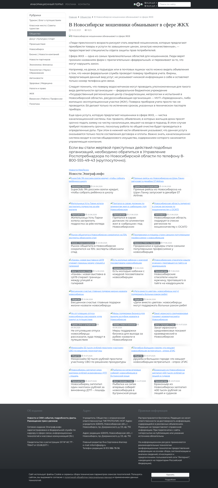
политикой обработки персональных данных (88, 477)
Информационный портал (46, 4)
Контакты (84, 4)
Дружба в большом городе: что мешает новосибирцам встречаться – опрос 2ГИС (160, 360)
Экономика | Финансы (41, 65)
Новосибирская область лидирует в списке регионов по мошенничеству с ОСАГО (170, 222)
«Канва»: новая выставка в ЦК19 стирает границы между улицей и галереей (88, 279)
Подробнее (170, 480)
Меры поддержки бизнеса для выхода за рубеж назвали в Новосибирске (128, 335)
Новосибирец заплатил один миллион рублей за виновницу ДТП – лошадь (88, 387)
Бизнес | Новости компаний (44, 54)
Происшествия (37, 44)
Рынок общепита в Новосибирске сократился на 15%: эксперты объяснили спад (97, 248)
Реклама (70, 4)
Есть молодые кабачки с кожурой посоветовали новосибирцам (128, 274)
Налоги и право (37, 88)
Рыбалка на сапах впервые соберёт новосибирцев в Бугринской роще (125, 389)
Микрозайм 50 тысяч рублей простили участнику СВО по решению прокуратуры (98, 360)
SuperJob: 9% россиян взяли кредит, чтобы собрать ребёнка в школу (94, 191)
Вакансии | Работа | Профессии (45, 99)
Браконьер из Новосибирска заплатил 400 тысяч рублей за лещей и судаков (170, 389)
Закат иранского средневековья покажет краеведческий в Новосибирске (170, 332)
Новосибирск (36, 49)
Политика (34, 104)
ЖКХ (31, 93)
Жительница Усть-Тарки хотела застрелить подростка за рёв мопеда (87, 220)
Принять (170, 475)
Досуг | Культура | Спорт (42, 39)
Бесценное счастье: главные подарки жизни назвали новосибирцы (95, 304)
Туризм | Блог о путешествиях (45, 20)
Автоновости (36, 78)
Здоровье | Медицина (40, 83)
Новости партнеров (39, 59)
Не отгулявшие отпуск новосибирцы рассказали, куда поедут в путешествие (88, 335)
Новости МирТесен (79, 170)
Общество (34, 34)
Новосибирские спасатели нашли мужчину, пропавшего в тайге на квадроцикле (170, 279)
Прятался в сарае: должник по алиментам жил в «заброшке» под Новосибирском (128, 222)
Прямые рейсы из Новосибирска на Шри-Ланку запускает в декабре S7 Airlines (157, 192)
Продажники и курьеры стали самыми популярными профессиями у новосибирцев (159, 248)
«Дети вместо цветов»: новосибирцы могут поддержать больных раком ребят (160, 304)
